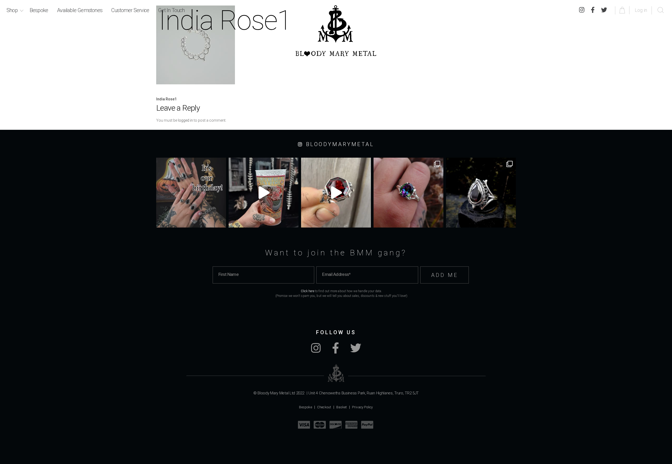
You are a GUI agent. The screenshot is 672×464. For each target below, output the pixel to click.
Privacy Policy (362, 407)
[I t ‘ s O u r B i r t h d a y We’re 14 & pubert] (191, 193)
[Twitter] (604, 10)
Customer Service (130, 10)
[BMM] (336, 373)
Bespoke (39, 10)
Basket (341, 407)
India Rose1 (166, 99)
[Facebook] (593, 10)
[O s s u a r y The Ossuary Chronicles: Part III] (481, 193)
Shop (12, 10)
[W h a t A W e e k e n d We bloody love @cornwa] (263, 193)
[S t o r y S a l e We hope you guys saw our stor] (408, 193)
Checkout (324, 407)
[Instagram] (581, 10)
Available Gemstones (79, 10)
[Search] (660, 10)
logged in (185, 120)
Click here (307, 291)
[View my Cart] (623, 10)
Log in (641, 10)
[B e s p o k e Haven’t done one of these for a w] (336, 193)
